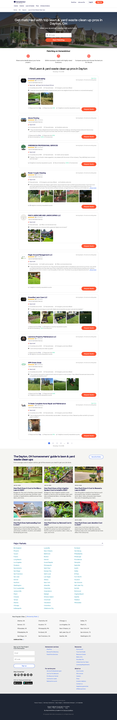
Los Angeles (17, 562)
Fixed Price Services (52, 654)
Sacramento (18, 568)
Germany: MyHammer (49, 702)
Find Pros (49, 649)
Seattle (76, 597)
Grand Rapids (48, 562)
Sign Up (99, 2)
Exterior (22, 6)
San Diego (17, 571)
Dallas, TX (83, 621)
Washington (17, 585)
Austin (76, 568)
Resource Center (81, 654)
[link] (58, 80)
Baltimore (47, 554)
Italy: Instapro (59, 702)
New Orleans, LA (64, 628)
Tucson (16, 554)
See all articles (96, 457)
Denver (16, 579)
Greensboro (48, 591)
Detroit (46, 559)
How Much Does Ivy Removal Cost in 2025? (57, 524)
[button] (34, 99)
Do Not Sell (60, 707)
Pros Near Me (80, 659)
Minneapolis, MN (43, 628)
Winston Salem (49, 597)
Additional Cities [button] (18, 639)
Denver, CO (21, 624)
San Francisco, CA (44, 636)
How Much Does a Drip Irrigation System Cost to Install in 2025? (56, 489)
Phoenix (16, 551)
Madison (77, 600)
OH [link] (20, 10)
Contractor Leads (52, 678)
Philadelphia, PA (22, 632)
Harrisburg (77, 551)
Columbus (47, 605)
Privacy (49, 707)
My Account (79, 649)
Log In (91, 2)
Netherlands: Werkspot (69, 702)
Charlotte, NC (42, 621)
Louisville (47, 548)
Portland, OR (42, 632)
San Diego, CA (22, 636)
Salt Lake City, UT (65, 632)
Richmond (77, 591)
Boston (46, 557)
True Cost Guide (80, 652)
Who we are (79, 673)
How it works (79, 671)
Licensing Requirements (83, 664)
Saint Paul (47, 568)
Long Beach (17, 559)
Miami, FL (83, 624)
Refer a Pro (79, 657)
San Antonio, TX (85, 632)
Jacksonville (17, 591)
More (37, 6)
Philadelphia (78, 554)
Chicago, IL (63, 621)
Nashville (77, 565)
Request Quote (89, 109)
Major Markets (20, 543)
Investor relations (81, 681)
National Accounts (52, 681)
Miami (15, 594)
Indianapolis (17, 608)
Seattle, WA (63, 636)
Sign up (24, 666)
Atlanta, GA (21, 621)
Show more (93, 188)
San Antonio (78, 582)
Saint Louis (47, 574)
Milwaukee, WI (22, 628)
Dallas (76, 571)
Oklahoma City (49, 608)
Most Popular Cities (18, 616)
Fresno (16, 557)
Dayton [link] (24, 10)
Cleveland (47, 602)
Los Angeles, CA (64, 624)
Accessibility (66, 707)
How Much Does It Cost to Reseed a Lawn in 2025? (88, 489)
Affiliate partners (81, 689)
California (54, 707)
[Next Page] (72, 443)
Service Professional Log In (54, 671)
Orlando (16, 597)
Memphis (77, 562)
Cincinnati (47, 600)
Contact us (79, 684)
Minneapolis (48, 565)
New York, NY (84, 628)
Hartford (16, 582)
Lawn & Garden (30, 6)
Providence (78, 559)
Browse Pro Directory (52, 652)
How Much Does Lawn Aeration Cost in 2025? (88, 524)
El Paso (76, 574)
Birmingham (17, 548)
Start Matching (58, 40)
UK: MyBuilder (79, 702)
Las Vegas (47, 577)
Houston (77, 579)
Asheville (47, 585)
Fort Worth (78, 577)
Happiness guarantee (82, 686)
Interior (16, 6)
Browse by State (32, 616)
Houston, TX (42, 624)
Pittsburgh (77, 557)
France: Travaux (38, 702)
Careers (78, 676)
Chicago (16, 605)
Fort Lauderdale (19, 588)
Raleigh (46, 594)
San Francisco (18, 574)
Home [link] (15, 10)
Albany (46, 579)
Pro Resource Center (52, 676)
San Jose (16, 577)
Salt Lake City (78, 585)
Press (77, 678)
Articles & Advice (45, 6)
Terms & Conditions (68, 710)
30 (68, 443)
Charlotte (47, 588)
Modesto (16, 565)
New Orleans (48, 551)
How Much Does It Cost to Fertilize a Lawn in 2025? (27, 489)
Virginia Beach (79, 594)
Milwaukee (77, 602)
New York (47, 582)
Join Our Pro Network (53, 673)
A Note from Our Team (82, 662)
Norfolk (76, 588)
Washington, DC (85, 636)
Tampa (16, 600)
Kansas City (47, 571)
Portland (77, 548)
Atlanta (16, 602)
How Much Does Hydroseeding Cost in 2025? (27, 524)
